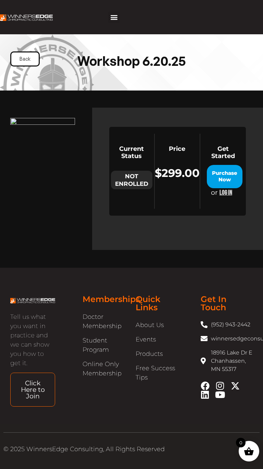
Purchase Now (224, 176)
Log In (226, 193)
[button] (114, 17)
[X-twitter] (235, 385)
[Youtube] (220, 394)
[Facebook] (205, 385)
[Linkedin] (205, 394)
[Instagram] (220, 385)
